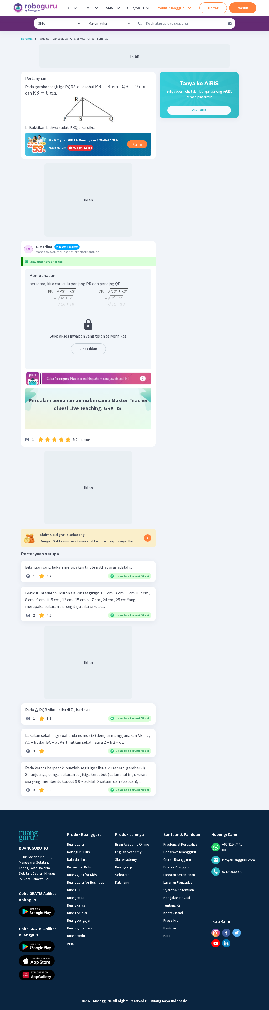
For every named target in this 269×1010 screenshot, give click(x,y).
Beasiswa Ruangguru (179, 852)
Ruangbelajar (77, 912)
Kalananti (122, 882)
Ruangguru (75, 844)
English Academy (128, 852)
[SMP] (97, 8)
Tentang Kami (173, 905)
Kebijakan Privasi (176, 897)
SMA (109, 8)
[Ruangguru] (28, 836)
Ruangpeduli (76, 935)
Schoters (122, 874)
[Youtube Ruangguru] (215, 943)
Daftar (213, 8)
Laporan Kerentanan (179, 874)
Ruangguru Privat (80, 928)
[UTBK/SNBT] (148, 8)
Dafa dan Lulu (77, 859)
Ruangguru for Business (85, 882)
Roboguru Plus (78, 852)
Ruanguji (73, 890)
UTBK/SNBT (135, 8)
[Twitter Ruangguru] (236, 933)
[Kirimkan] (140, 23)
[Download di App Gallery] (38, 974)
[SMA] (118, 8)
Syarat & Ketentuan (178, 890)
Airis (70, 943)
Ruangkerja (124, 867)
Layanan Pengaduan (178, 882)
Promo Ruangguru (177, 867)
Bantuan (169, 928)
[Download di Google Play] (38, 911)
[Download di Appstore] (38, 960)
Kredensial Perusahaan (181, 844)
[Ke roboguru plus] (88, 378)
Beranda (27, 38)
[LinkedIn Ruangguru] (226, 943)
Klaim (137, 144)
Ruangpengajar (79, 920)
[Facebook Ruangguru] (226, 933)
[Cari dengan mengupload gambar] (229, 23)
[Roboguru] (37, 7)
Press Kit (170, 920)
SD (66, 8)
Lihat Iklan (88, 348)
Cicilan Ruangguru (177, 859)
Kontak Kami (173, 912)
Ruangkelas (76, 905)
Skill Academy (126, 859)
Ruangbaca (75, 897)
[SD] (75, 8)
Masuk (242, 8)
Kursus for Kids (79, 867)
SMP (88, 8)
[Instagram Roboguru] (215, 933)
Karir (167, 935)
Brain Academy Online (132, 844)
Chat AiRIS (199, 110)
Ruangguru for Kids (82, 874)
